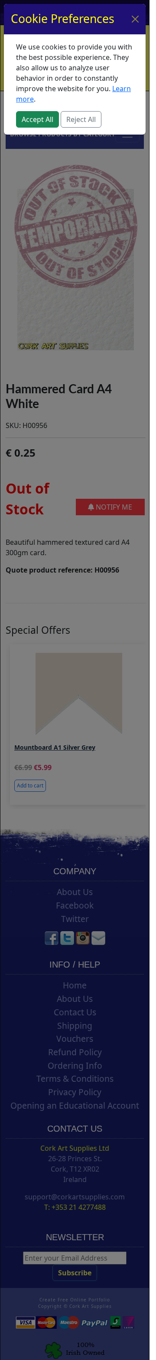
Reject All (81, 119)
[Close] (135, 19)
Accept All (37, 119)
